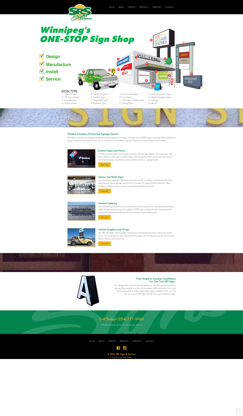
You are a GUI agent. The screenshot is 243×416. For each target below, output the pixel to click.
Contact (169, 7)
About (121, 7)
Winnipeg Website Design (117, 357)
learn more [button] (104, 165)
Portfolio (156, 7)
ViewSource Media (128, 357)
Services (131, 7)
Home (111, 7)
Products (144, 7)
